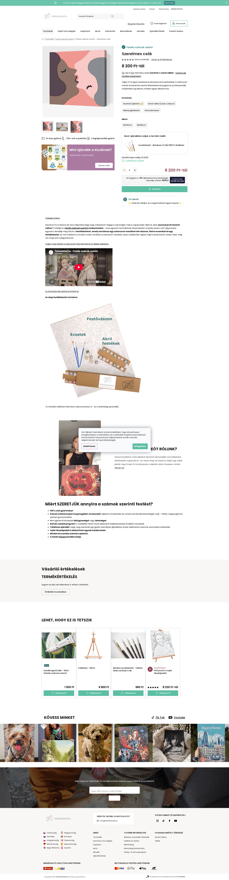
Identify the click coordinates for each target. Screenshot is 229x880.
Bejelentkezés (136, 24)
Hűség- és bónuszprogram (135, 852)
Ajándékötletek (99, 856)
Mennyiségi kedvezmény (134, 848)
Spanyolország (70, 844)
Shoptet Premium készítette (159, 877)
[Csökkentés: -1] (124, 170)
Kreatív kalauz (160, 837)
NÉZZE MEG (169, 3)
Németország (52, 844)
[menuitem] (48, 31)
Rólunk (152, 9)
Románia (68, 836)
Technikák (97, 837)
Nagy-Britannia (53, 848)
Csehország (52, 833)
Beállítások (89, 446)
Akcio (95, 848)
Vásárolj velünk (139, 9)
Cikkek (157, 841)
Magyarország (70, 833)
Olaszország (69, 840)
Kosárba (156, 189)
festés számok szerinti (76, 228)
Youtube (179, 717)
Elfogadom (140, 446)
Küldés (114, 798)
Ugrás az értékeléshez (161, 59)
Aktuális (96, 852)
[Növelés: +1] (134, 170)
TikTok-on (119, 467)
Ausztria (67, 848)
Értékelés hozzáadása (55, 591)
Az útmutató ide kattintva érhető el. (62, 291)
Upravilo (177, 877)
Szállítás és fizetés (135, 160)
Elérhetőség (164, 9)
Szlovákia (50, 836)
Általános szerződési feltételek (136, 837)
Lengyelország (53, 840)
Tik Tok (160, 717)
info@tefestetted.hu (108, 821)
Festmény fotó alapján (102, 841)
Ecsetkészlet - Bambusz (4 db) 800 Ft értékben (161, 145)
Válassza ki (60, 693)
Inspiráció (97, 844)
